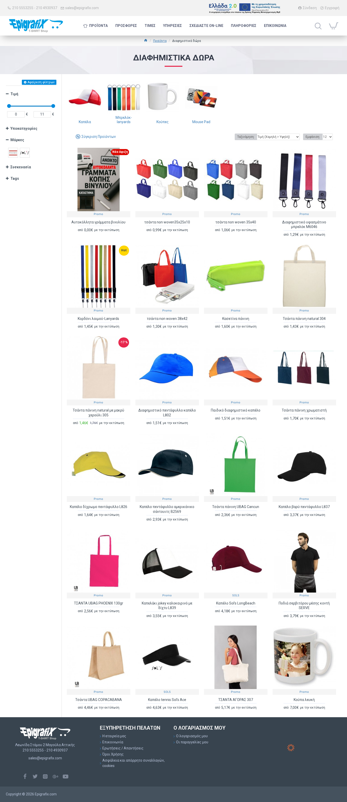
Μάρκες (17, 140)
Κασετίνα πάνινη (235, 319)
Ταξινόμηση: (246, 137)
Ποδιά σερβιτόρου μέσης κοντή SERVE (304, 605)
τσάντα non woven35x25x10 (167, 222)
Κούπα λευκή (304, 700)
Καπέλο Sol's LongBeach (235, 603)
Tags (14, 178)
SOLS (235, 595)
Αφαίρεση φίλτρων (41, 82)
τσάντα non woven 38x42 (167, 319)
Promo (98, 214)
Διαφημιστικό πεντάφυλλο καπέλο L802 (167, 412)
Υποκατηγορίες (23, 128)
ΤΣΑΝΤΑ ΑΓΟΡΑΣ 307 (235, 700)
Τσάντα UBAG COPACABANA (98, 700)
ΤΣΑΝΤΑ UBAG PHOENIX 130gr (98, 603)
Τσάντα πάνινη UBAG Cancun (235, 507)
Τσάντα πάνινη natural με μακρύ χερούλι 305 (98, 412)
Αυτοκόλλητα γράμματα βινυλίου (98, 222)
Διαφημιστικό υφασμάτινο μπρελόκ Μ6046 (304, 224)
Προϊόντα (160, 41)
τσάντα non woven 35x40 (235, 222)
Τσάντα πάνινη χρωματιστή (304, 410)
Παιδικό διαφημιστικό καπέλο (235, 410)
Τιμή (14, 94)
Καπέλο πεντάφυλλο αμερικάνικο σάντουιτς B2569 (167, 509)
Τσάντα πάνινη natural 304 (304, 319)
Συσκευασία (20, 167)
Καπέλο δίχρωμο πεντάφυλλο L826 (98, 507)
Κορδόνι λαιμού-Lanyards (98, 319)
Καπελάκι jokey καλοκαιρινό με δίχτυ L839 (167, 605)
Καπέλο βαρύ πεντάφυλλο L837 (304, 507)
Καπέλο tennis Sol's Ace (167, 700)
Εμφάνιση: (313, 137)
